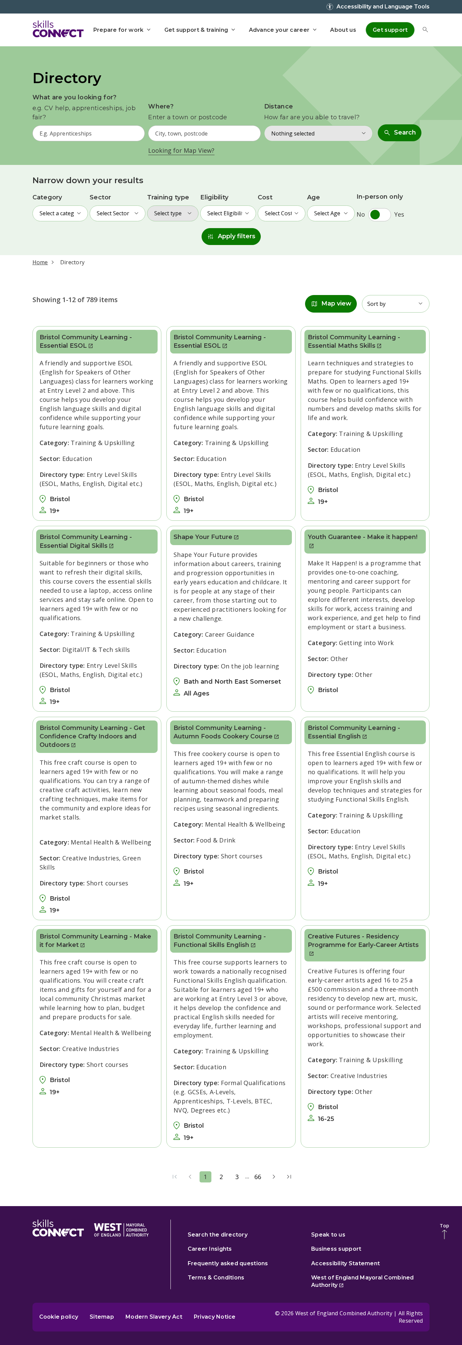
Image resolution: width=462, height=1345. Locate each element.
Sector (100, 197)
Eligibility (214, 197)
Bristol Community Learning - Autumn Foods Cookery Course (223, 732)
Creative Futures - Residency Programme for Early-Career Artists (363, 941)
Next (274, 1176)
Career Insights (210, 1249)
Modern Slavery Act (153, 1317)
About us (343, 30)
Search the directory (218, 1234)
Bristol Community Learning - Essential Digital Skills (86, 541)
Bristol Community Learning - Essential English (354, 732)
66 (257, 1177)
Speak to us (328, 1234)
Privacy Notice (215, 1317)
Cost (265, 197)
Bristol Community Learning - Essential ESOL (86, 341)
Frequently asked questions (228, 1263)
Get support (390, 30)
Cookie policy (58, 1317)
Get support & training (196, 30)
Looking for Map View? (181, 150)
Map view (330, 303)
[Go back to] (121, 1228)
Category (47, 197)
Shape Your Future (203, 537)
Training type (168, 197)
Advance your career (279, 30)
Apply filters (231, 236)
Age (313, 197)
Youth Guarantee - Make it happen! (362, 537)
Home (40, 262)
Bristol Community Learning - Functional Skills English (220, 941)
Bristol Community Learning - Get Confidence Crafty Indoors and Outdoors (92, 736)
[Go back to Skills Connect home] (58, 1228)
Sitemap (102, 1317)
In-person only (379, 196)
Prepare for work (118, 30)
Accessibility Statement (345, 1263)
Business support (336, 1249)
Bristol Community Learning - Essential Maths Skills (354, 341)
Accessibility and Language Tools (383, 6)
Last (289, 1176)
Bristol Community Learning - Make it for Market (95, 941)
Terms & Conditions (216, 1277)
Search (399, 132)
